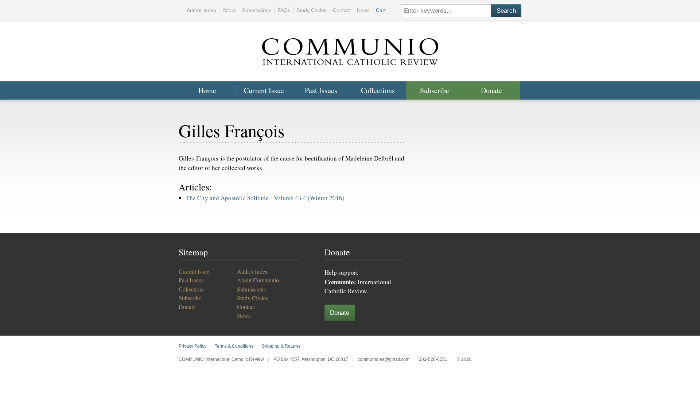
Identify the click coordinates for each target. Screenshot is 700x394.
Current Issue (264, 90)
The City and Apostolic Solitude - (265, 198)
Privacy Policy (192, 346)
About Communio (258, 280)
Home (207, 90)
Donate (491, 90)
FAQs (283, 10)
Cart (381, 10)
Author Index (201, 10)
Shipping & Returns (281, 346)
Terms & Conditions (234, 346)
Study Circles (311, 10)
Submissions (256, 10)
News (363, 10)
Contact (342, 10)
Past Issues (321, 90)
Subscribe (434, 90)
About (229, 10)
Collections (378, 90)
